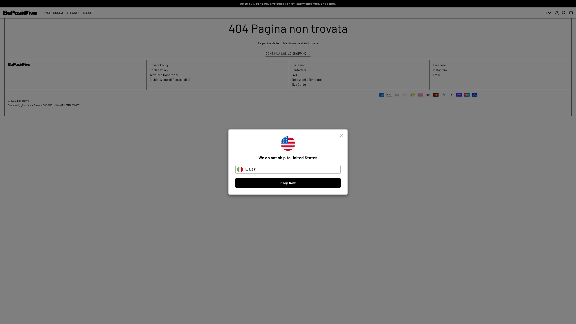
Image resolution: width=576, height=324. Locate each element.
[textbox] (288, 169)
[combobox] (288, 169)
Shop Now (288, 183)
